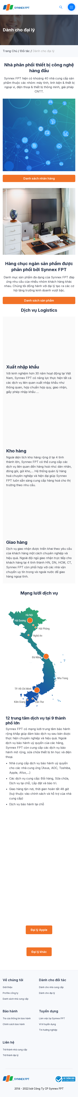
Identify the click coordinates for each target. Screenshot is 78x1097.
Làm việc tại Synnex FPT (52, 1018)
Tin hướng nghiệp (48, 1029)
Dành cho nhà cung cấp (51, 987)
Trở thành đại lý (11, 1055)
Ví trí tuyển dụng (47, 1024)
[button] (39, 178)
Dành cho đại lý (47, 993)
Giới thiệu (7, 987)
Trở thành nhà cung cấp (15, 1049)
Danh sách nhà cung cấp (15, 998)
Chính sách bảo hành (14, 1024)
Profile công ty (10, 993)
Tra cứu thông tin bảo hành (17, 1018)
